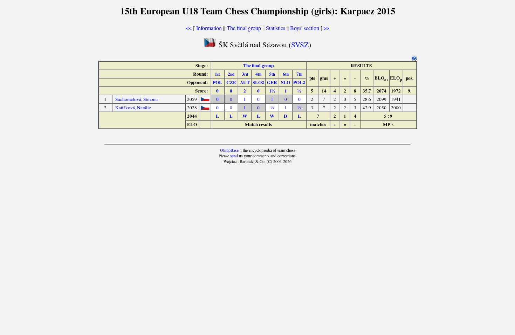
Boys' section (304, 28)
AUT (245, 82)
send (234, 155)
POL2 (299, 82)
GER (272, 82)
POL (217, 82)
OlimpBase (229, 150)
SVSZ (300, 44)
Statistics (275, 28)
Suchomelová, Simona (136, 99)
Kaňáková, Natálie (133, 107)
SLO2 (258, 82)
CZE (231, 82)
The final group (244, 28)
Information (209, 28)
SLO (285, 82)
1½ (272, 90)
